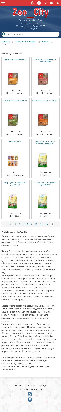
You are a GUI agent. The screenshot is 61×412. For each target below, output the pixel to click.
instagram (30, 399)
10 (36, 223)
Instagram (39, 3)
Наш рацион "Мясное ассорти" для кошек (45, 143)
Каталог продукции (26, 41)
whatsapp (30, 394)
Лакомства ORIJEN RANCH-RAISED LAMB (45, 60)
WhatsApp (32, 3)
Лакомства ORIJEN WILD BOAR (45, 101)
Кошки (45, 41)
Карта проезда (45, 2)
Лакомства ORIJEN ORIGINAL (15, 59)
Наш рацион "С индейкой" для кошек (45, 184)
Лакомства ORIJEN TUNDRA (15, 101)
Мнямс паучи (15, 142)
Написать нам (51, 2)
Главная (5, 41)
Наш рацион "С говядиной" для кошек (15, 184)
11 (41, 223)
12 (47, 223)
